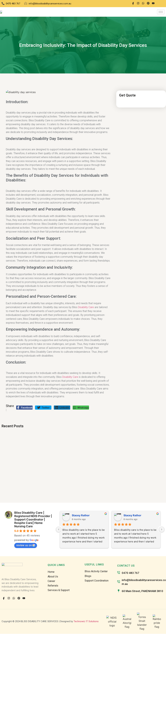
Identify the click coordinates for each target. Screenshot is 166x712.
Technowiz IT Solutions (86, 621)
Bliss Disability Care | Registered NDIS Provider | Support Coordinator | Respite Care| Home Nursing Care (33, 519)
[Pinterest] (148, 3)
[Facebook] (133, 3)
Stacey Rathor (81, 515)
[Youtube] (153, 3)
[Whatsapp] (143, 3)
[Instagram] (138, 3)
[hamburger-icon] (160, 12)
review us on (24, 545)
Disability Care (86, 307)
